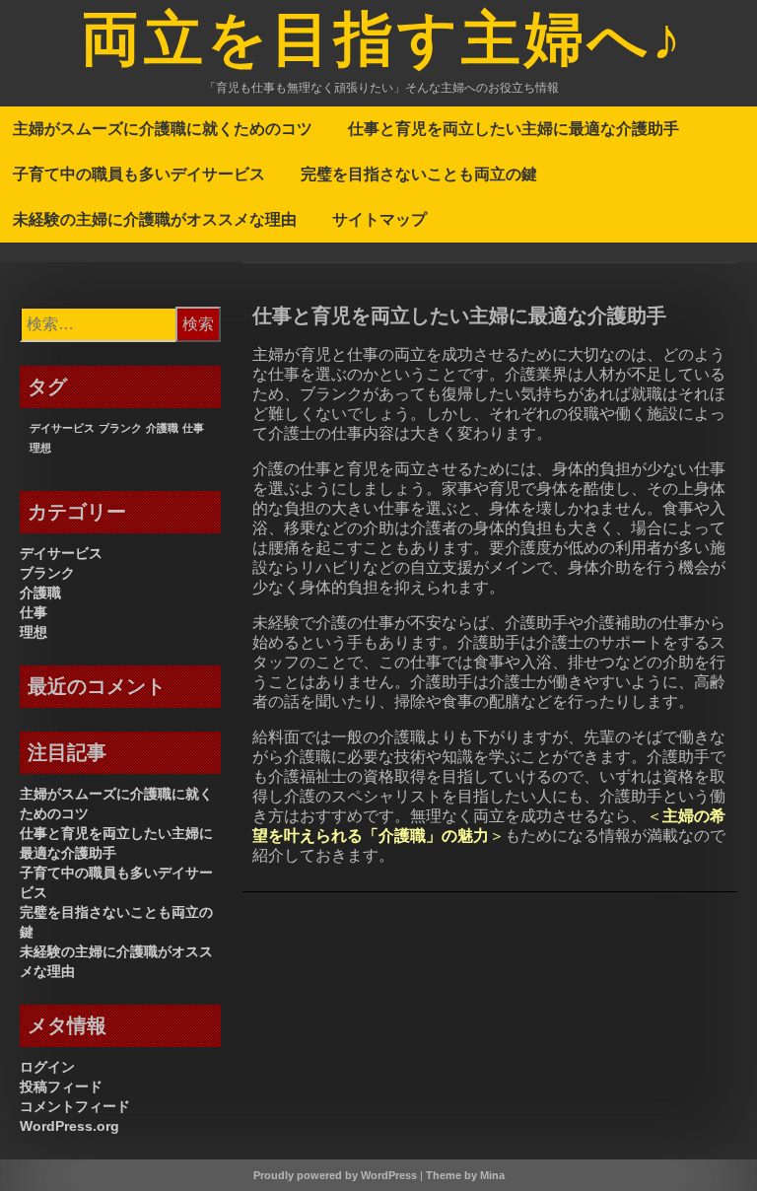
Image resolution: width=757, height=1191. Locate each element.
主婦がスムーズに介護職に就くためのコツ (162, 128)
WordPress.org (69, 1126)
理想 (40, 448)
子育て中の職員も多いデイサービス (139, 173)
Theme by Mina (465, 1175)
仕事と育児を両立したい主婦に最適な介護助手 (513, 128)
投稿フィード (61, 1086)
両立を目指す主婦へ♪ (383, 42)
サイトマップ (379, 219)
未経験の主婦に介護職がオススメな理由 (155, 219)
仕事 (193, 428)
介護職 (162, 428)
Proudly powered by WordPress (335, 1175)
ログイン (47, 1067)
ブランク (120, 428)
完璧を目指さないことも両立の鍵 (419, 173)
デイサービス (62, 428)
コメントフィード (75, 1106)
